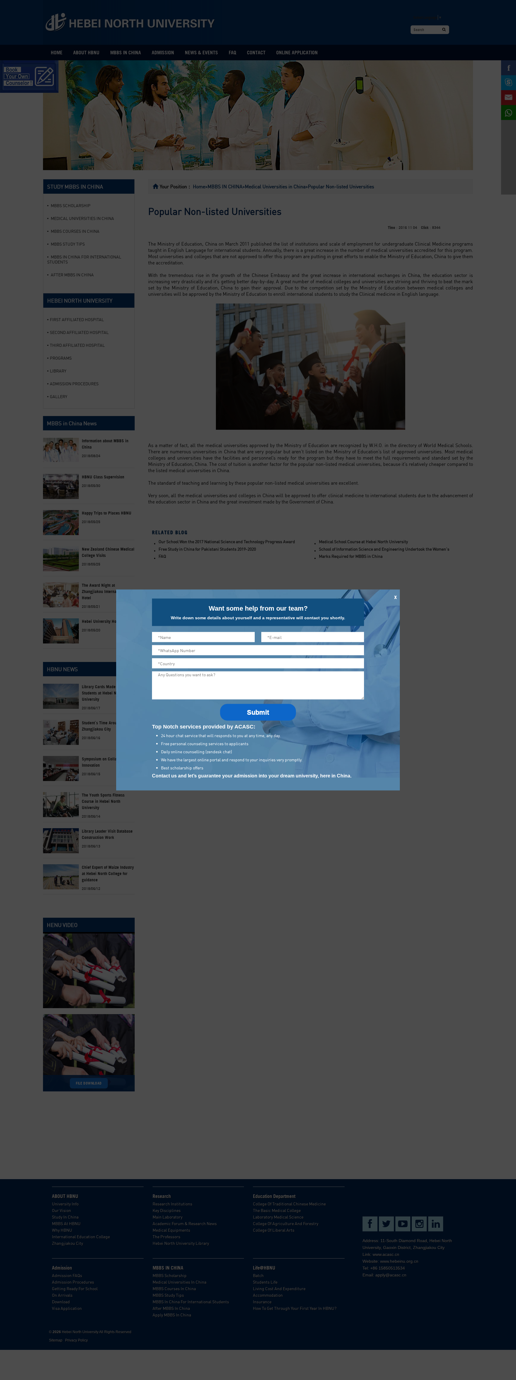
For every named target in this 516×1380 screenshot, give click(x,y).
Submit (258, 712)
